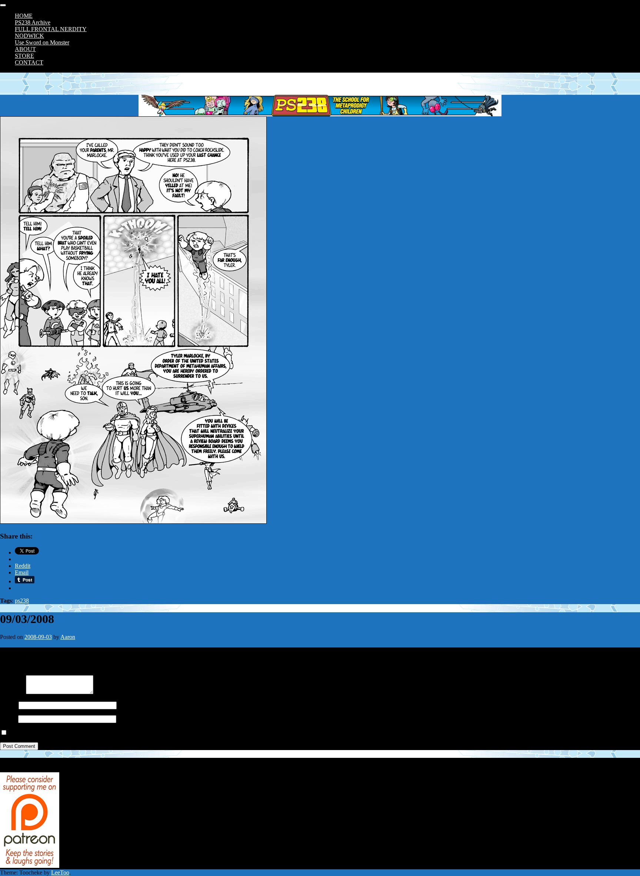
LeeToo (60, 872)
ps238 (22, 600)
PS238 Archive (32, 22)
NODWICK (29, 36)
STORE (24, 56)
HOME (24, 16)
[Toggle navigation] (3, 5)
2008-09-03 (38, 637)
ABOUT (25, 49)
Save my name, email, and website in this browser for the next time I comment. (101, 733)
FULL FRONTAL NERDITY (51, 29)
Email (7, 719)
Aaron (67, 637)
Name (7, 705)
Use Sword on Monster (42, 42)
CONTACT (29, 62)
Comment (11, 692)
